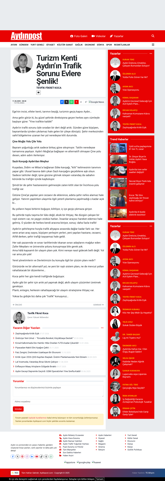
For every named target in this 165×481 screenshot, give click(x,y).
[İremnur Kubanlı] (115, 311)
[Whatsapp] (51, 456)
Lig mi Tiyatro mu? (132, 337)
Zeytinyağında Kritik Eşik (27, 333)
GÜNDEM (23, 44)
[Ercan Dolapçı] (115, 113)
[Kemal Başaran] (115, 100)
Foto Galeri (80, 36)
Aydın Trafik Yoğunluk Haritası (76, 444)
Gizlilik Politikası (134, 450)
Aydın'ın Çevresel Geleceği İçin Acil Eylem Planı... (137, 102)
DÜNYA (100, 44)
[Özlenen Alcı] (115, 75)
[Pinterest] (22, 456)
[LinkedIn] (32, 456)
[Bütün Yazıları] (102, 328)
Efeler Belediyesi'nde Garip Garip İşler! (135, 413)
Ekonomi (131, 441)
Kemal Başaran (130, 98)
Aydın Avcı (128, 86)
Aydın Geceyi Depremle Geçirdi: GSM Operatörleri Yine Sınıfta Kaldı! (48, 371)
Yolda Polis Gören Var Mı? (135, 77)
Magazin (102, 444)
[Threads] (46, 456)
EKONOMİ (90, 44)
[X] (17, 456)
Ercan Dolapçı (130, 110)
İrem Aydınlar (130, 396)
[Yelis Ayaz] (115, 323)
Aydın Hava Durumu (71, 438)
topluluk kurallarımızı (37, 418)
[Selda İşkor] (115, 361)
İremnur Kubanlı (131, 309)
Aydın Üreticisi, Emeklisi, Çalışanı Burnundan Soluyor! (136, 64)
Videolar (101, 36)
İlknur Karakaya (131, 371)
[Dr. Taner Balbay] (115, 336)
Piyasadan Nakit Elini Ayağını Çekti (32, 347)
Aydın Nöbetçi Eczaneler (73, 435)
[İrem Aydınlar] (115, 398)
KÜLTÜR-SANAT (65, 44)
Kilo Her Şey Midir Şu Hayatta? (137, 312)
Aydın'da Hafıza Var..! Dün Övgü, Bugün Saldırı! (135, 350)
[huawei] (96, 462)
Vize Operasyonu (131, 90)
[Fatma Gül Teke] (115, 386)
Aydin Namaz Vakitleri (72, 441)
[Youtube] (37, 456)
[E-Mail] (38, 92)
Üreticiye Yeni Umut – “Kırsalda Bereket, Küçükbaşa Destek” (44, 338)
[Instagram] (27, 456)
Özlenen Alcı (129, 74)
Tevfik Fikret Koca (48, 87)
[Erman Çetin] (115, 411)
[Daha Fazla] (76, 102)
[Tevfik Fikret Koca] (23, 63)
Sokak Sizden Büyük (132, 325)
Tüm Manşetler (69, 450)
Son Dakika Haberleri (72, 452)
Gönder (18, 409)
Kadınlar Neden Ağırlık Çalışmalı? (133, 363)
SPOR (109, 44)
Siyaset (101, 438)
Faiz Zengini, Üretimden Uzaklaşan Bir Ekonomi (38, 352)
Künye (130, 447)
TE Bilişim (150, 473)
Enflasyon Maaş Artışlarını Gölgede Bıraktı (36, 366)
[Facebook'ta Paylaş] (62, 102)
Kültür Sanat (132, 438)
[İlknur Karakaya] (115, 373)
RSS (16, 473)
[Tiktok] (41, 456)
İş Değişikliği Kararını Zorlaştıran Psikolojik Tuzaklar (137, 400)
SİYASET (50, 44)
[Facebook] (13, 456)
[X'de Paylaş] (66, 102)
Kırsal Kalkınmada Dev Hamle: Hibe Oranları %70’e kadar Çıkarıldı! (47, 343)
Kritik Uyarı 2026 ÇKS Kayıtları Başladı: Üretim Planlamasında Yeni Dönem (51, 357)
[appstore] (70, 462)
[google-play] (83, 462)
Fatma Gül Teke (130, 385)
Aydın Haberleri (105, 435)
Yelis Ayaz (128, 322)
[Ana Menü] (153, 45)
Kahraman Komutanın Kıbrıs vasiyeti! (136, 115)
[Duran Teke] (115, 62)
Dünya (130, 444)
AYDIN (14, 44)
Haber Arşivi (68, 455)
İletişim (101, 450)
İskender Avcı (129, 345)
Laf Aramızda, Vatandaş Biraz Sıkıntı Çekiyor (37, 362)
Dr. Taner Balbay (131, 334)
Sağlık (101, 441)
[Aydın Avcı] (115, 88)
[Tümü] (151, 53)
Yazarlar (118, 36)
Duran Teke (128, 59)
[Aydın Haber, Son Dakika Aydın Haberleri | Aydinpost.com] (26, 36)
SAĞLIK (79, 44)
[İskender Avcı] (115, 348)
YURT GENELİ (37, 44)
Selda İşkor (128, 358)
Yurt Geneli (132, 435)
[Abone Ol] (96, 102)
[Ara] (153, 36)
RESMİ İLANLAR (122, 44)
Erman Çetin (129, 408)
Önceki (18, 305)
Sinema (101, 447)
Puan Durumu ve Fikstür (73, 447)
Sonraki (97, 305)
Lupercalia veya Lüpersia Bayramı (134, 375)
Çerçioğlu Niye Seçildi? (134, 388)
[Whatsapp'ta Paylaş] (71, 102)
